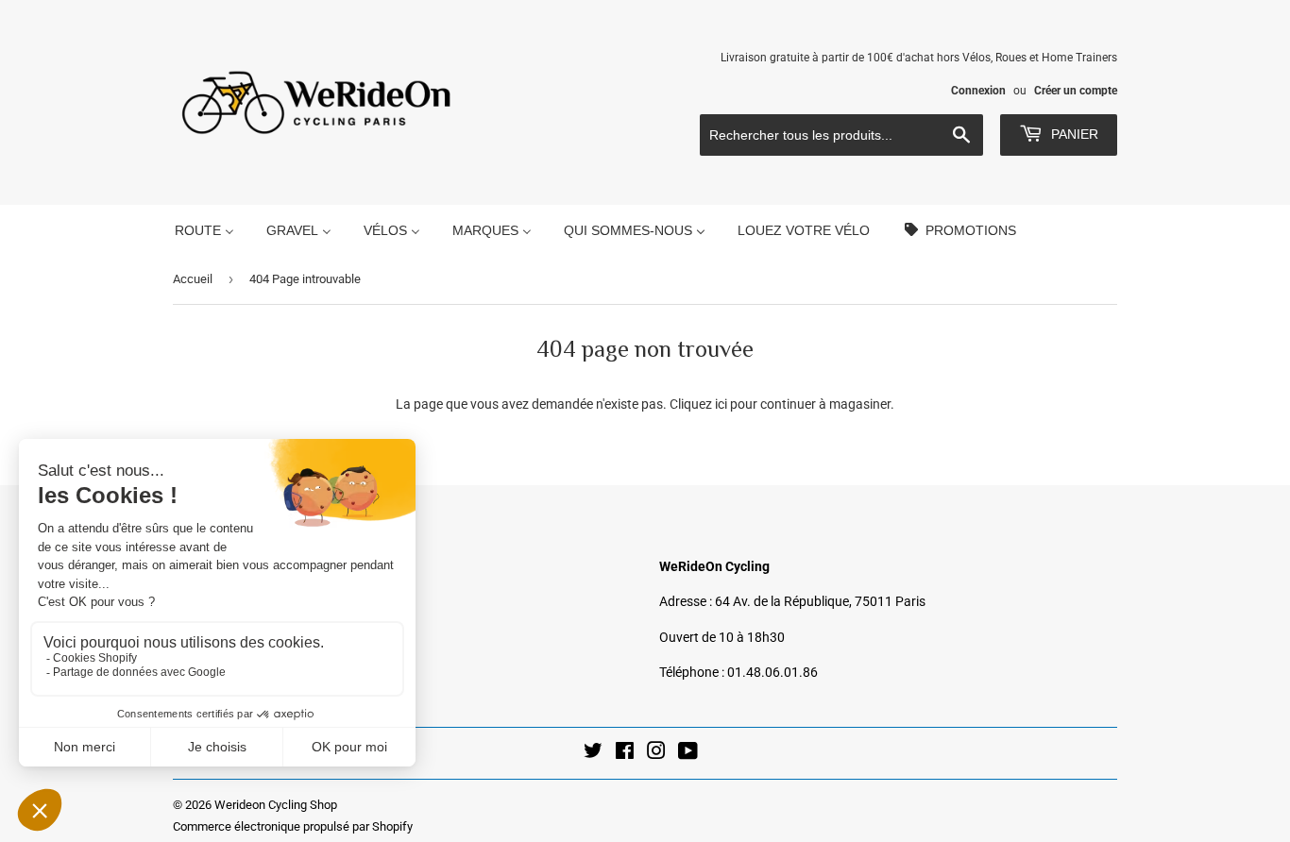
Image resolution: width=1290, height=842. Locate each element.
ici (721, 404)
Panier (1072, 134)
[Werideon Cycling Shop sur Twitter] (593, 753)
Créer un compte (1075, 90)
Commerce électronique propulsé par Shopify (293, 826)
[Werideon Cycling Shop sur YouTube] (688, 753)
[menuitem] (204, 230)
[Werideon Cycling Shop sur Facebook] (625, 753)
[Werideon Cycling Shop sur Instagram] (656, 753)
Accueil (192, 279)
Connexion (978, 90)
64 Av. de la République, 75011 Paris (820, 601)
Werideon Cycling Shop (275, 805)
